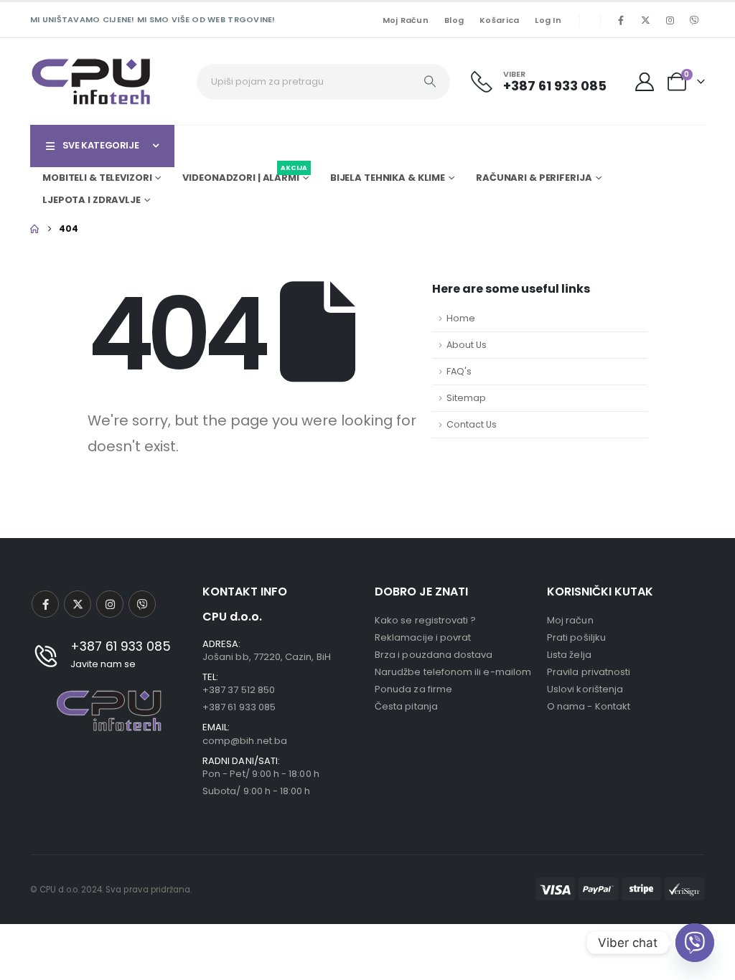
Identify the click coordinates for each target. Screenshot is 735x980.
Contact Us (471, 424)
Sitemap (466, 398)
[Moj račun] (645, 81)
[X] (645, 20)
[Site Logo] (91, 81)
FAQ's (459, 371)
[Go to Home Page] (34, 228)
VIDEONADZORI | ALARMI (244, 175)
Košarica (499, 20)
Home (460, 318)
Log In (548, 20)
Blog (454, 20)
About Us (466, 345)
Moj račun (406, 20)
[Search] (430, 82)
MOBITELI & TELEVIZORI (96, 177)
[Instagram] (670, 20)
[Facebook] (621, 20)
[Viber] (694, 20)
